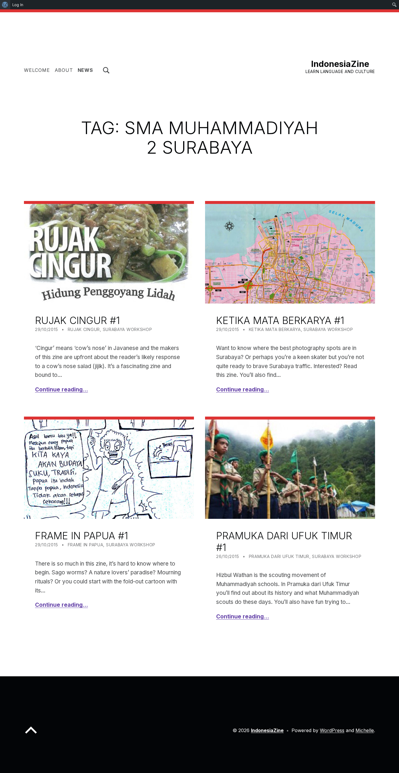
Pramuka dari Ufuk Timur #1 (284, 541)
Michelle (364, 730)
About (64, 70)
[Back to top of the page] (31, 735)
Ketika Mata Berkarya (275, 329)
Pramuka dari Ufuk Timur (279, 556)
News (85, 70)
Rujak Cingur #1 (77, 320)
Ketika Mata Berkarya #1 (280, 320)
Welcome (37, 70)
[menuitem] (5, 4)
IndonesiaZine (340, 64)
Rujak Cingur (84, 329)
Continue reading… (61, 389)
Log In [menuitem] (17, 4)
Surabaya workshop (127, 329)
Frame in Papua (85, 544)
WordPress (332, 730)
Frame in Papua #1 (81, 536)
